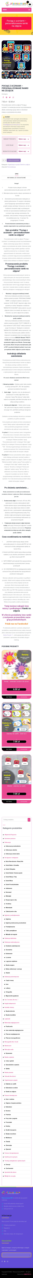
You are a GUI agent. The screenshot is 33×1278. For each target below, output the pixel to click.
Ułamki (8, 973)
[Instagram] (7, 1261)
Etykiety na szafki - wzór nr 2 (16, 734)
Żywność (8, 1149)
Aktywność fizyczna (10, 834)
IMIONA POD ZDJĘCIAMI (9, 151)
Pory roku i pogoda (11, 1118)
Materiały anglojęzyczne (11, 1022)
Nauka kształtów (11, 1015)
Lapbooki (7, 1019)
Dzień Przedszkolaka (12, 884)
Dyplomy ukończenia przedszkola (16, 923)
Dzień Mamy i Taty (11, 877)
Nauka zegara (10, 965)
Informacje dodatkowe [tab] (16, 178)
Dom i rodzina (10, 1099)
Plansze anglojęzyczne (13, 1034)
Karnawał (8, 892)
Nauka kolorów (10, 1011)
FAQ (5, 1231)
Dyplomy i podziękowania (12, 915)
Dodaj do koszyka (13, 160)
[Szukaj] (29, 820)
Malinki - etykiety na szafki (16, 786)
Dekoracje (7, 842)
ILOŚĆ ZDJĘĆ (9, 145)
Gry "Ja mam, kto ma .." (11, 999)
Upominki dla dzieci (10, 1172)
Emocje (8, 1164)
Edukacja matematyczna (11, 942)
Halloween (9, 888)
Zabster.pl (27, 1274)
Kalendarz (9, 1107)
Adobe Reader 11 (8, 635)
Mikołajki (8, 896)
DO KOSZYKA (24, 697)
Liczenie (8, 957)
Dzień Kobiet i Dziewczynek (14, 873)
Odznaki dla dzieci (10, 1076)
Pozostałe (9, 1122)
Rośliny (8, 1126)
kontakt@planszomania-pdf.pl (11, 124)
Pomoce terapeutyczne (11, 1153)
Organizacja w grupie (14, 164)
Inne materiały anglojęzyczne (14, 1030)
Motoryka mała (8, 1049)
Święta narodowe (11, 1134)
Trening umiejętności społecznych (14, 1161)
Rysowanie (9, 1053)
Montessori (7, 1045)
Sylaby (8, 1068)
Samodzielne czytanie (12, 1065)
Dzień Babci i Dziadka (12, 865)
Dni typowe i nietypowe (11, 857)
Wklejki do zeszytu (10, 1176)
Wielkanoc (9, 1137)
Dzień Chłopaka (10, 869)
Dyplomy (8, 919)
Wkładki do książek (11, 934)
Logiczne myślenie (11, 961)
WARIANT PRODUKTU (10, 139)
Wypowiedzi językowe (12, 996)
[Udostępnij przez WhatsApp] (13, 97)
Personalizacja (11, 167)
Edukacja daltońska (10, 938)
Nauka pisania (8, 1072)
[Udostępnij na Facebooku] (3, 97)
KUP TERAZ (9, 697)
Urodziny (8, 904)
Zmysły (8, 1141)
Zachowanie (9, 1168)
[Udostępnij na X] (9, 97)
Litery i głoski (10, 1061)
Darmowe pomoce (9, 838)
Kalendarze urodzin (12, 1088)
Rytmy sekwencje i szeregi (14, 969)
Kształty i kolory (9, 1007)
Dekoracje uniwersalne (13, 854)
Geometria (9, 950)
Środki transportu (11, 1130)
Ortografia (9, 992)
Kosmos (8, 1111)
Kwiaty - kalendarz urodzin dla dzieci (16, 681)
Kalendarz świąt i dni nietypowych (13, 1234)
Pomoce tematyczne (10, 1095)
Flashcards (9, 1026)
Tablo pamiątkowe (11, 930)
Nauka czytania (9, 1057)
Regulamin (7, 1228)
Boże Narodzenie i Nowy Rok (14, 861)
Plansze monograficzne (13, 1038)
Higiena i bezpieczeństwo (13, 1103)
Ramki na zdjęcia (25, 164)
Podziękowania (10, 927)
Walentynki (9, 907)
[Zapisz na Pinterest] (6, 97)
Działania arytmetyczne (13, 946)
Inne (7, 984)
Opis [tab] (16, 174)
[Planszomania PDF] (16, 4)
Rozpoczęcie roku (11, 900)
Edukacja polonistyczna (11, 976)
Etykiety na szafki (11, 1084)
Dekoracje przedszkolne (13, 846)
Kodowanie (9, 953)
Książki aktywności (10, 1003)
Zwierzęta (9, 1145)
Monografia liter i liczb (11, 1042)
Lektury (8, 988)
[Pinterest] (4, 1261)
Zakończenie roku (11, 911)
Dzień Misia (9, 880)
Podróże (8, 1114)
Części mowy (10, 980)
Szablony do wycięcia (10, 1157)
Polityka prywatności (9, 1225)
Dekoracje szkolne (11, 850)
